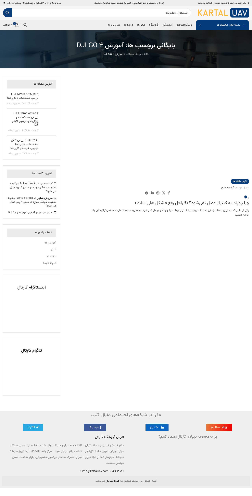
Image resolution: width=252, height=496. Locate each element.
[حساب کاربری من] (25, 25)
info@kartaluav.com (95, 471)
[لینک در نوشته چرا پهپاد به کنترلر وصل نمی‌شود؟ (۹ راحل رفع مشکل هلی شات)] (126, 244)
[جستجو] (7, 12)
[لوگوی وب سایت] (223, 13)
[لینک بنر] (31, 303)
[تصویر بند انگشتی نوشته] (48, 99)
